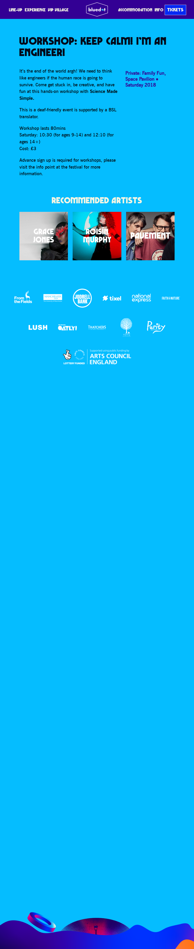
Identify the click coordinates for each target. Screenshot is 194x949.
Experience (35, 10)
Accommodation (135, 10)
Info (159, 10)
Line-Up (15, 10)
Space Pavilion (139, 79)
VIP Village (58, 10)
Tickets (175, 9)
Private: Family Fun (144, 73)
